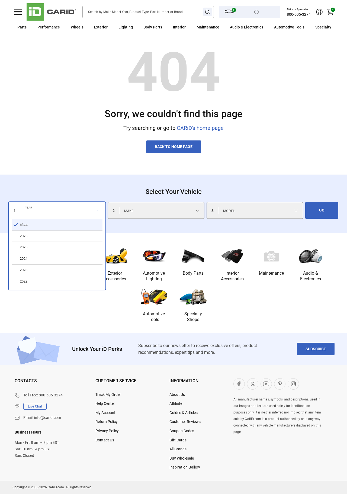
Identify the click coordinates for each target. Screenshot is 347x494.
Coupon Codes (181, 431)
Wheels (77, 27)
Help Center (105, 403)
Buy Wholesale (181, 458)
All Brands (178, 449)
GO (321, 210)
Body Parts (152, 27)
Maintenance (208, 27)
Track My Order (108, 394)
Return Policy (106, 421)
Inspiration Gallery (184, 467)
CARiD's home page (200, 128)
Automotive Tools (154, 316)
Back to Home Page (173, 147)
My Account (105, 412)
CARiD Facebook (239, 384)
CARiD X (252, 384)
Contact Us (104, 440)
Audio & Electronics (310, 276)
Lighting (125, 27)
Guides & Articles (183, 412)
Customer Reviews (185, 421)
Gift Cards (178, 440)
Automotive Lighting (154, 276)
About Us (177, 394)
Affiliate (175, 403)
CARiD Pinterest (279, 384)
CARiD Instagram (293, 384)
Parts (22, 27)
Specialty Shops (193, 316)
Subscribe (316, 349)
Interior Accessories (232, 276)
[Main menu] (17, 11)
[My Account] (319, 11)
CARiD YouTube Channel (266, 384)
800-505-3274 (299, 14)
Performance (48, 27)
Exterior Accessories (114, 276)
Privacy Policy (107, 431)
